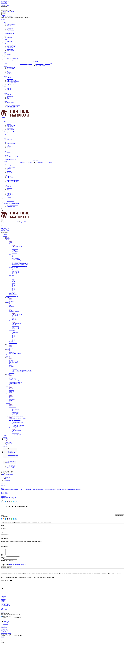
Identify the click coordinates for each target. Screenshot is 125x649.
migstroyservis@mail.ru (8, 11)
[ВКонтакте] (1, 501)
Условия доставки (5, 604)
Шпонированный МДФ (9, 489)
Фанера (11, 377)
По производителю (17, 246)
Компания (3, 596)
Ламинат (11, 396)
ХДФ (10, 300)
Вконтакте (7, 478)
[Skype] (13, 501)
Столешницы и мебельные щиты (17, 418)
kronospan (14, 369)
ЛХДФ (44, 489)
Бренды (2, 610)
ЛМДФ (11, 388)
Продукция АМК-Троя (17, 422)
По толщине (15, 277)
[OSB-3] (12, 38)
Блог (2, 608)
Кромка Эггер (15, 409)
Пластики (11, 352)
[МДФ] (12, 21)
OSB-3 (11, 305)
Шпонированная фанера (37, 489)
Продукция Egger (16, 430)
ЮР (2, 637)
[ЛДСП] (12, 64)
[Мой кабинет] (1, 209)
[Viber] (9, 501)
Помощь (3, 601)
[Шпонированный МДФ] (12, 32)
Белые (2, 497)
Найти (2, 642)
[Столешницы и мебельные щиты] (12, 103)
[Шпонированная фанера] (12, 59)
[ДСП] (12, 42)
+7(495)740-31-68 (5, 1)
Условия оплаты (5, 603)
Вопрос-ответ (4, 609)
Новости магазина (6, 616)
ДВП (10, 347)
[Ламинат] (12, 92)
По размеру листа (16, 270)
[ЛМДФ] (12, 85)
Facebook (7, 477)
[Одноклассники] (3, 501)
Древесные (6, 497)
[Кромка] (12, 100)
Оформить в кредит (119, 515)
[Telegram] (15, 501)
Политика (3, 599)
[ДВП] (12, 51)
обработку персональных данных (17, 564)
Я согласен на (14, 564)
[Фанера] (12, 75)
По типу (14, 256)
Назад (7, 237)
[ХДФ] (12, 34)
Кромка (11, 405)
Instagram (7, 480)
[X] (7, 501)
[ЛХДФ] (12, 62)
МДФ (10, 242)
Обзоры (2, 612)
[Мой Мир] (5, 501)
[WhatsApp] (11, 501)
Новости (3, 597)
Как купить (9, 442)
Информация (4, 600)
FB (3, 637)
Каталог (8, 238)
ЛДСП (11, 360)
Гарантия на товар (5, 605)
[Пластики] (12, 55)
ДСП (10, 310)
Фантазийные (12, 497)
